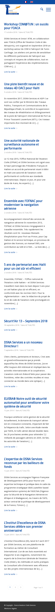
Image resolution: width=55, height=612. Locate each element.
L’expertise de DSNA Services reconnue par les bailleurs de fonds (23, 462)
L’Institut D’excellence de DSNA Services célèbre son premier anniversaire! (25, 526)
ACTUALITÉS (28, 32)
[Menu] (47, 9)
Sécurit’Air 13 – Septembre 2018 (26, 321)
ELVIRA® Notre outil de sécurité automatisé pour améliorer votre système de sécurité (26, 402)
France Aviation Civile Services (25, 605)
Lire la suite (9, 72)
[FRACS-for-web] (22, 9)
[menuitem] (40, 9)
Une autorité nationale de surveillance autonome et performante (21, 144)
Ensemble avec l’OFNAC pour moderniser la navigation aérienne (23, 204)
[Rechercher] (40, 9)
